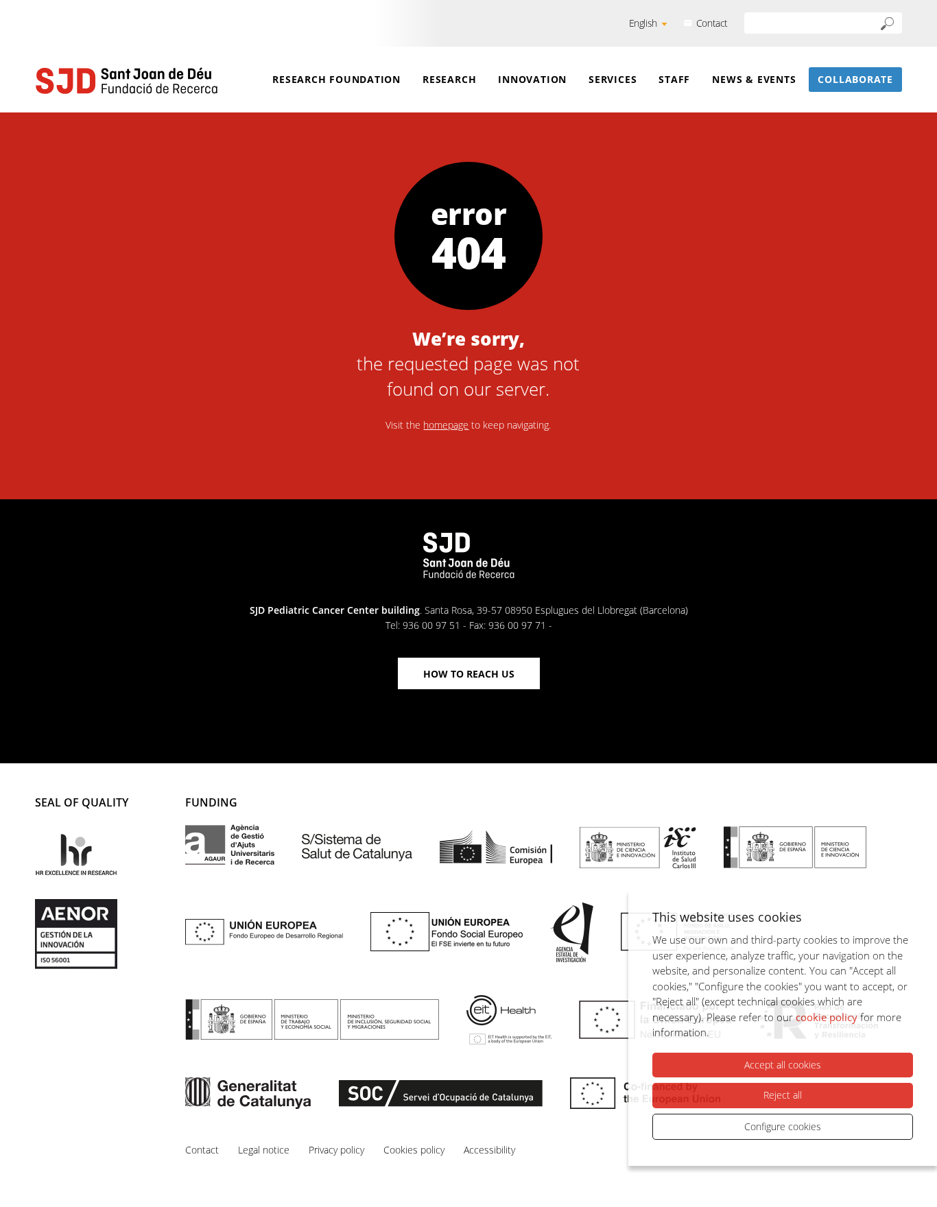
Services (613, 79)
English (643, 22)
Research (449, 79)
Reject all (782, 1094)
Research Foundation (336, 79)
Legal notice (263, 1149)
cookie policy (826, 1017)
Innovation (532, 79)
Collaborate (855, 79)
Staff (674, 79)
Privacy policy (336, 1149)
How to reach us (468, 673)
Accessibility (489, 1149)
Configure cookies (782, 1126)
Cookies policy (413, 1149)
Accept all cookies (782, 1064)
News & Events (754, 79)
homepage (445, 424)
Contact (712, 22)
